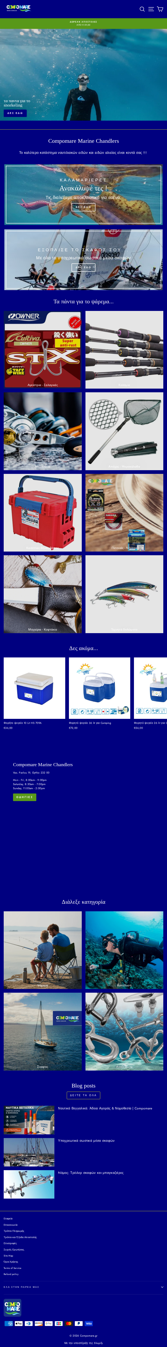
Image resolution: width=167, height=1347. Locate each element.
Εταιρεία (8, 1218)
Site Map (8, 1255)
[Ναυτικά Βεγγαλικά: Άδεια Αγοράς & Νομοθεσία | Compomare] (29, 1120)
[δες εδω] (83, 259)
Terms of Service (13, 1268)
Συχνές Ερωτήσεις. (14, 1249)
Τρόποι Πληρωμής (14, 1231)
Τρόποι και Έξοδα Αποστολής (20, 1237)
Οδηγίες (24, 797)
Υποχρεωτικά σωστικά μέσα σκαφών (86, 1140)
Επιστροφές (10, 1243)
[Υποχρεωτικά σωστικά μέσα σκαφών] (29, 1152)
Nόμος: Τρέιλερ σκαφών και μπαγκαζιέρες (91, 1172)
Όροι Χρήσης (11, 1261)
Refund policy (11, 1274)
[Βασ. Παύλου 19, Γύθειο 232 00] (83, 819)
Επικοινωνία (10, 1225)
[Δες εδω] (83, 194)
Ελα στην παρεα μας (21, 1287)
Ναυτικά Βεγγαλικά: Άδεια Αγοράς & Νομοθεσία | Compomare (105, 1108)
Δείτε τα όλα (83, 1095)
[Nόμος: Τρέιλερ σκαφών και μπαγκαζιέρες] (29, 1184)
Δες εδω (83, 81)
